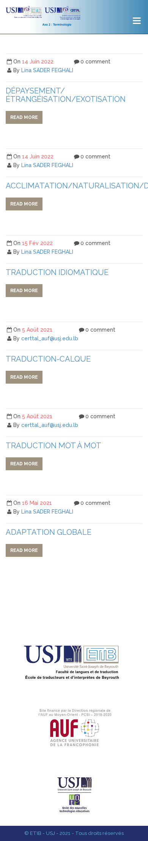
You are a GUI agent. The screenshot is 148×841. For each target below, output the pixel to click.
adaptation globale (48, 532)
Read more (24, 117)
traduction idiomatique (57, 272)
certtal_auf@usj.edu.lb (49, 338)
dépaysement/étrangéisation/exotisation (66, 95)
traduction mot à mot (53, 445)
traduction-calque (48, 359)
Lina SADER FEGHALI (47, 70)
